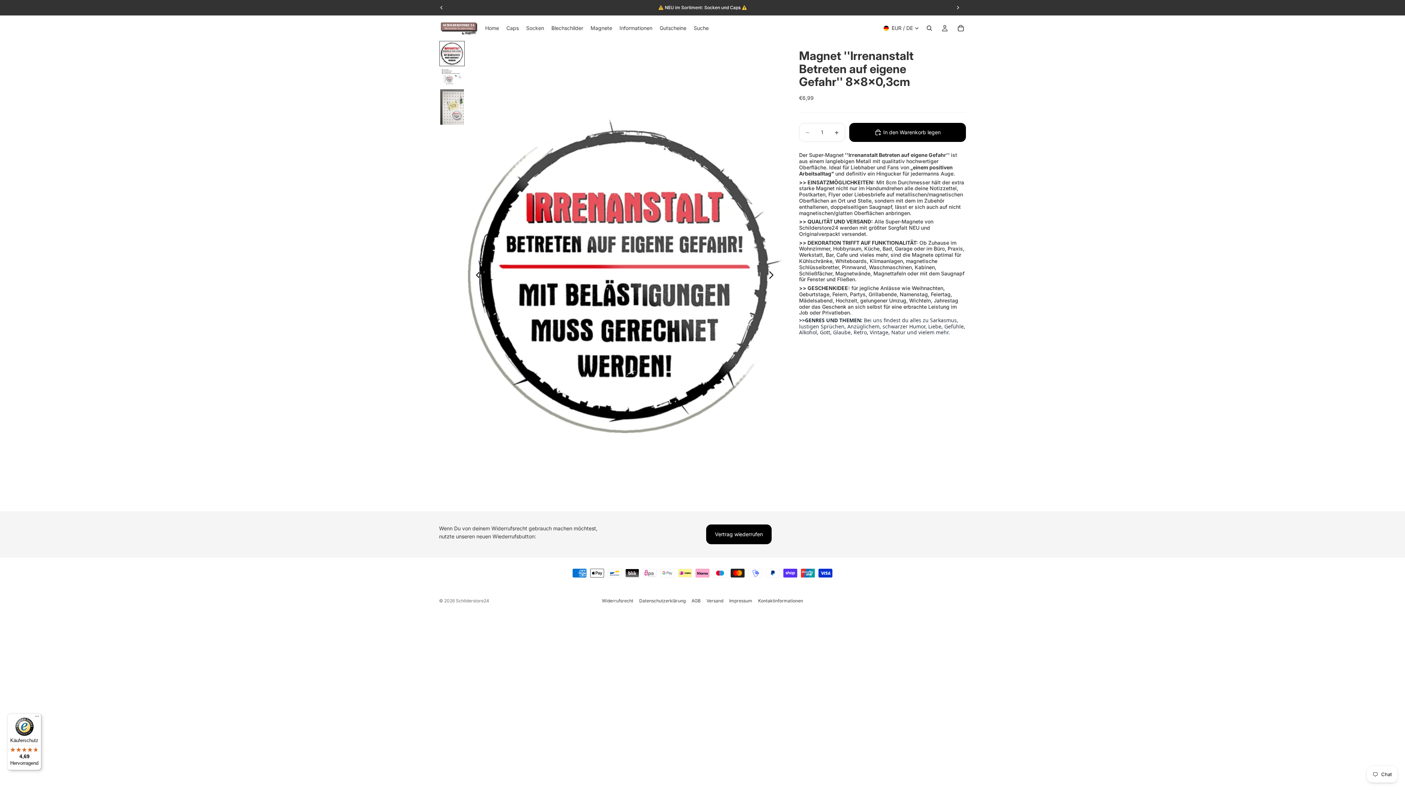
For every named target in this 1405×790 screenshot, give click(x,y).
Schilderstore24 (472, 600)
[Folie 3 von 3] (452, 107)
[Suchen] (929, 28)
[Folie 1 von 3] (452, 53)
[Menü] (37, 718)
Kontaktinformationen (780, 600)
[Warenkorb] (961, 28)
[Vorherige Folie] (476, 276)
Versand (715, 600)
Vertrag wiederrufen (739, 534)
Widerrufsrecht (617, 600)
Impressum (740, 600)
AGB (696, 600)
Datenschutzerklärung (662, 600)
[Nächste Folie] (773, 276)
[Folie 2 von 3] (452, 77)
